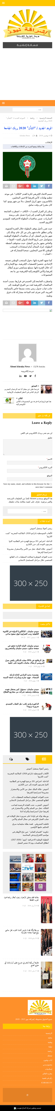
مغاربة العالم (47, 1074)
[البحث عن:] (27, 109)
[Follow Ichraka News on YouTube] (26, 376)
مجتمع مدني (47, 1065)
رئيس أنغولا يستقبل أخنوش (41, 528)
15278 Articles (39, 367)
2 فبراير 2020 (32, 710)
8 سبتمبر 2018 (32, 695)
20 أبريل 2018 (32, 905)
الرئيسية (49, 1033)
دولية (50, 1047)
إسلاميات (48, 1069)
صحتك (49, 1056)
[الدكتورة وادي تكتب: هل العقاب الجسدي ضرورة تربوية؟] (46, 706)
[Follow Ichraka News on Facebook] (35, 376)
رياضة (50, 1051)
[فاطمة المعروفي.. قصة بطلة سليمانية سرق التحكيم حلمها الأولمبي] (28, 877)
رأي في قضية (47, 1078)
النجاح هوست (21, 1108)
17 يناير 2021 (32, 971)
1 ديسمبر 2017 (32, 637)
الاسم (50, 459)
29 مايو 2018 (32, 938)
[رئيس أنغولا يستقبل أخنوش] (40, 858)
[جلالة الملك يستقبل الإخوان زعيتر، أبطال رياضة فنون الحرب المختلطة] (46, 909)
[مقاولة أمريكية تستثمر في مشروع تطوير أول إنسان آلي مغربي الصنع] (46, 975)
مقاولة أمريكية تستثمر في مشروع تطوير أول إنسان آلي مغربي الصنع (22, 964)
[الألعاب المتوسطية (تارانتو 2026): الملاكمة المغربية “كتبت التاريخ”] (28, 858)
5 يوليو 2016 (33, 681)
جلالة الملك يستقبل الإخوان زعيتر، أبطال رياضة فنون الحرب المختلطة (21, 899)
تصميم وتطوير (36, 1108)
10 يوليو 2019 (38, 666)
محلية (50, 1038)
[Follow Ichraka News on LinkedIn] (21, 376)
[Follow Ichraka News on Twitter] (31, 376)
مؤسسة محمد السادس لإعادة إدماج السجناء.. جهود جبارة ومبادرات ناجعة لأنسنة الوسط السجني (21, 677)
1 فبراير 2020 (32, 652)
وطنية (50, 1042)
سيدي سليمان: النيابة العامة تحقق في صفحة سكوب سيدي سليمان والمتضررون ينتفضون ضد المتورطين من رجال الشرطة (22, 648)
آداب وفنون (47, 1060)
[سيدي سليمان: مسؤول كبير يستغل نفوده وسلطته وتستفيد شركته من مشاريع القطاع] (46, 691)
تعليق (50, 438)
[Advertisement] (27, 75)
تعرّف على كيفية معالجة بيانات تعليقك (24, 502)
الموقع (49, 476)
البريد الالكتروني (45, 467)
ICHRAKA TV (46, 1083)
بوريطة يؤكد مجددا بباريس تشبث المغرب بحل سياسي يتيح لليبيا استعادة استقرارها (22, 931)
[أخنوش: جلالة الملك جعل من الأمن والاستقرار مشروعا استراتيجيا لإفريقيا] (40, 868)
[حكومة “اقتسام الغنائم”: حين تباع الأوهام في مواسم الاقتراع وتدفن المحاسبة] (15, 877)
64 (22, 637)
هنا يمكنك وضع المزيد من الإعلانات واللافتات (27, 146)
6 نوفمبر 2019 (44, 136)
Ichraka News (25, 136)
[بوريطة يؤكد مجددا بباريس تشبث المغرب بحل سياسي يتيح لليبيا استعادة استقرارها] (46, 942)
